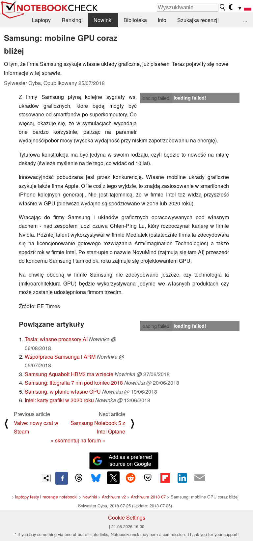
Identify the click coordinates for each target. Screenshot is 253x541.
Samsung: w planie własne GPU (63, 391)
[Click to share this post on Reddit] (130, 477)
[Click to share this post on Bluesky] (96, 478)
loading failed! (156, 98)
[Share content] (46, 478)
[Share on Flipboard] (165, 477)
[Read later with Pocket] (148, 477)
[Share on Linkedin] (182, 477)
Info (162, 20)
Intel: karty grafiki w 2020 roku (59, 400)
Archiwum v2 (114, 497)
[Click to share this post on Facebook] (61, 478)
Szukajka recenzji (198, 20)
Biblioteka (135, 20)
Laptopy (41, 20)
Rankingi (72, 20)
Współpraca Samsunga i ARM (60, 356)
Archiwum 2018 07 (148, 497)
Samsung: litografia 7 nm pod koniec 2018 (74, 382)
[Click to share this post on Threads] (78, 478)
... (245, 20)
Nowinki (103, 20)
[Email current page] (199, 478)
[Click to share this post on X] (113, 477)
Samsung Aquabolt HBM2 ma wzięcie (69, 374)
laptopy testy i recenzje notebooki (46, 497)
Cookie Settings (126, 517)
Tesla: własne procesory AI (56, 339)
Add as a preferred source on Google (130, 460)
